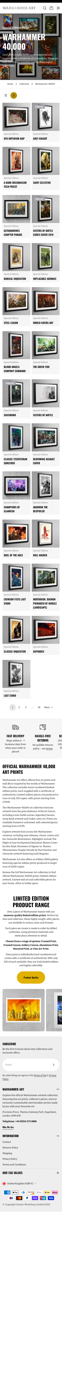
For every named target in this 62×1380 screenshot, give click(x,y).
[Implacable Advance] (46, 257)
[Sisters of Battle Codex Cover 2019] (46, 209)
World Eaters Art (43, 323)
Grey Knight (40, 138)
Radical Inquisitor (15, 279)
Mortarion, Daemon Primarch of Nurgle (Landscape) (45, 603)
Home (10, 84)
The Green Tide (41, 367)
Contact (6, 1142)
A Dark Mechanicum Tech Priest (15, 185)
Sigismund (10, 415)
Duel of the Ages (13, 555)
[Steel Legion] (16, 301)
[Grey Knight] (46, 117)
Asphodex (38, 651)
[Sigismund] (16, 393)
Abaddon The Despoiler (40, 509)
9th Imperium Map (14, 138)
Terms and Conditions (14, 1164)
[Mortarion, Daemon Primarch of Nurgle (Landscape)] (46, 578)
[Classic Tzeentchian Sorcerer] (16, 437)
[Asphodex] (46, 630)
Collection (24, 84)
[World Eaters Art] (46, 301)
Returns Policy (10, 1147)
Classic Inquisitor (15, 651)
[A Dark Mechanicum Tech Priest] (16, 161)
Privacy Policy (9, 1159)
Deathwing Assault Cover (44, 461)
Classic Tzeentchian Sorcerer (15, 461)
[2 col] (13, 95)
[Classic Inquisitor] (16, 630)
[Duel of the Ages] (16, 534)
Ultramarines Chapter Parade (13, 233)
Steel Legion (11, 323)
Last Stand (10, 695)
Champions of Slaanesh (12, 509)
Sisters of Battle (43, 415)
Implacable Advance (44, 279)
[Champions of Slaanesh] (16, 485)
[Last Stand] (16, 674)
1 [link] (12, 707)
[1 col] (5, 95)
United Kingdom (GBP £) (20, 1183)
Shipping (7, 1153)
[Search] (44, 8)
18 (39, 707)
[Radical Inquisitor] (16, 257)
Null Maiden (40, 555)
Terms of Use (40, 1075)
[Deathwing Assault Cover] (46, 437)
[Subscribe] (53, 1064)
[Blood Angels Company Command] (16, 345)
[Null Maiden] (46, 534)
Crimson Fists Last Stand (15, 601)
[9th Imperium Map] (16, 117)
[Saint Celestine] (46, 161)
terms (49, 748)
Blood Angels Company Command (15, 369)
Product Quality (31, 977)
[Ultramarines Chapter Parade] (16, 209)
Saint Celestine (42, 183)
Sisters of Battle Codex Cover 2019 (43, 233)
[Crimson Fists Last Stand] (16, 578)
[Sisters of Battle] (46, 393)
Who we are (8, 1127)
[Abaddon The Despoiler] (46, 485)
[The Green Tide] (46, 345)
